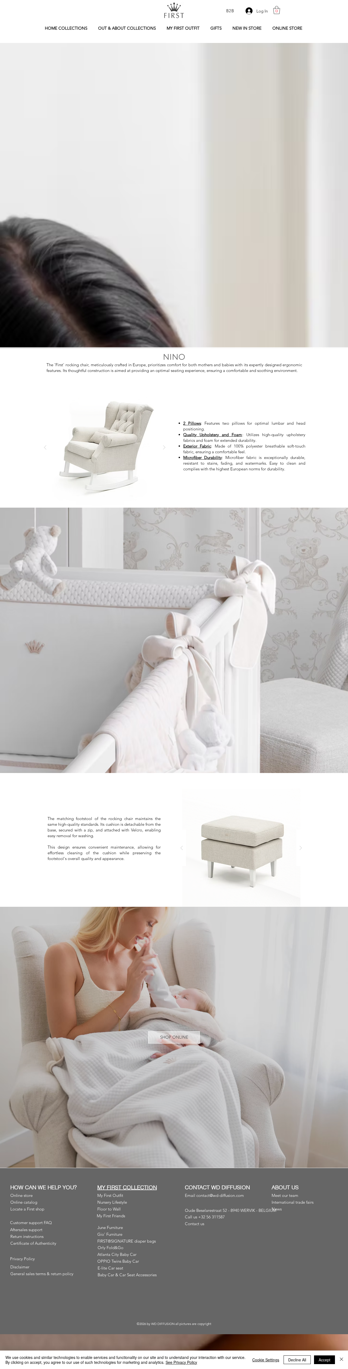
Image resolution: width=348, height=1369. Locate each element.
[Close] (341, 1360)
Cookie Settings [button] (265, 1359)
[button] (276, 10)
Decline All (297, 1359)
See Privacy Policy (181, 1362)
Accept (324, 1359)
